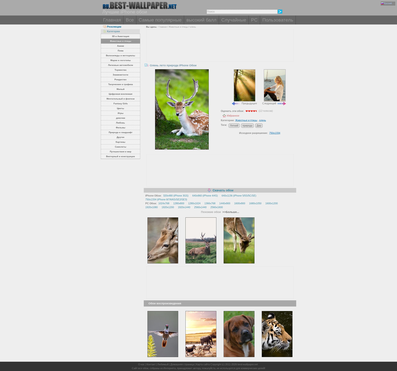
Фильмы (120, 127)
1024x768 (163, 203)
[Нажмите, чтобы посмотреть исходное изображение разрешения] (182, 109)
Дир (259, 125)
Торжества (120, 70)
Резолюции (114, 26)
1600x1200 (271, 203)
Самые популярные (160, 19)
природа (247, 125)
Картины (120, 142)
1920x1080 (151, 207)
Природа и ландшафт (120, 132)
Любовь (120, 122)
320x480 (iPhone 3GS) (175, 195)
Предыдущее (249, 103)
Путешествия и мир (120, 151)
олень (193, 27)
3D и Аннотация (120, 36)
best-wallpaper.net (248, 364)
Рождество (120, 79)
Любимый (163, 364)
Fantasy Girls (121, 103)
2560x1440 (200, 207)
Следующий (269, 103)
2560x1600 (216, 207)
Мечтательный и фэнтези (121, 98)
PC (254, 19)
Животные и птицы (120, 41)
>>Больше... (230, 212)
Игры (120, 113)
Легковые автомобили (120, 65)
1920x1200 (168, 207)
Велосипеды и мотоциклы (120, 55)
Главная (112, 19)
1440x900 (224, 203)
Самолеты (120, 147)
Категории (113, 31)
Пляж (120, 50)
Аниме (120, 46)
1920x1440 (184, 207)
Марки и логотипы (120, 60)
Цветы (120, 108)
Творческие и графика (120, 84)
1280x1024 (194, 203)
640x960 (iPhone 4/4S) (205, 195)
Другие (120, 137)
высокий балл (201, 19)
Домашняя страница (182, 364)
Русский (388, 3)
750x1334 (274, 133)
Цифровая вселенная (120, 94)
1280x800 (178, 203)
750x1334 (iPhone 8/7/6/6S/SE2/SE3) (166, 199)
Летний (234, 125)
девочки (120, 118)
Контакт (151, 364)
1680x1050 (255, 203)
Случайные (233, 19)
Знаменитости (120, 74)
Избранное (233, 115)
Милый (121, 89)
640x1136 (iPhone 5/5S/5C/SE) (239, 195)
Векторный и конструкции (120, 156)
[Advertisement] (220, 52)
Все (130, 19)
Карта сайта (203, 364)
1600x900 (239, 203)
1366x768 (209, 203)
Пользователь (277, 19)
